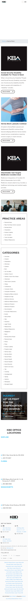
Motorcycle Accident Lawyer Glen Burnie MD (14, 589)
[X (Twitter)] (9, 555)
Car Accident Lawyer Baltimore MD (14, 572)
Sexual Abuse (7, 356)
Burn (5, 269)
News (5, 334)
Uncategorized (8, 374)
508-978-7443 (7, 508)
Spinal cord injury (8, 366)
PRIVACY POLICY (18, 598)
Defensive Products (9, 306)
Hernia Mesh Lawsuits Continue (14, 124)
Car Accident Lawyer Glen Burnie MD (14, 583)
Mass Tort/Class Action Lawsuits (12, 224)
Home (4, 41)
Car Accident (7, 271)
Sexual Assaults (8, 361)
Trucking (6, 371)
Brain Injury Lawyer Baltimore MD (14, 577)
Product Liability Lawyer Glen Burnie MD (14, 585)
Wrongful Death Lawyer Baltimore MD (14, 575)
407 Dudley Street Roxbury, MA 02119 (13, 505)
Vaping (6, 376)
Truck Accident (8, 237)
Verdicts (6, 379)
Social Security (8, 364)
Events (6, 314)
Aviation (6, 266)
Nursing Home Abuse (9, 336)
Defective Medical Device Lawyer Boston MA (14, 562)
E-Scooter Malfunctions (10, 311)
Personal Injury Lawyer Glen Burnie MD (14, 587)
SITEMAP (13, 598)
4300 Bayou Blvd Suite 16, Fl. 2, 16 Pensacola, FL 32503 (12, 480)
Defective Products (9, 304)
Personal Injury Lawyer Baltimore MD (14, 573)
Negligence (7, 331)
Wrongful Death (8, 384)
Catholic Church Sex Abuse (11, 276)
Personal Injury (8, 222)
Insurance (6, 321)
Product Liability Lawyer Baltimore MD (14, 579)
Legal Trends (7, 324)
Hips (5, 319)
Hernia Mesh (7, 316)
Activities (6, 256)
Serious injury (7, 351)
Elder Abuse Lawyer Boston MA (14, 568)
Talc (5, 369)
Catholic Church (8, 274)
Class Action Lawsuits (9, 281)
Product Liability (8, 232)
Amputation (7, 261)
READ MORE (7, 91)
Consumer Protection (9, 291)
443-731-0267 (9, 416)
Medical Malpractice (9, 329)
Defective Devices (9, 299)
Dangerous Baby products (11, 294)
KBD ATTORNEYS (13, 596)
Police (6, 341)
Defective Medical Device (11, 301)
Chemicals (7, 279)
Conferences (7, 286)
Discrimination (8, 309)
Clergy (6, 284)
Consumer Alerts (8, 289)
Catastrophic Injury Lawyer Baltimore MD (14, 590)
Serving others (8, 354)
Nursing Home (8, 227)
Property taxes (8, 349)
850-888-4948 (7, 484)
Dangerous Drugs (8, 296)
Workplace (7, 381)
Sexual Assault (8, 359)
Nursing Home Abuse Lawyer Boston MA (14, 581)
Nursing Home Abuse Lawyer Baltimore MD (14, 570)
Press (5, 344)
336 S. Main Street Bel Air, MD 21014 (14, 413)
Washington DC (10, 548)
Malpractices (7, 326)
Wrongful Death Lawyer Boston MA (14, 564)
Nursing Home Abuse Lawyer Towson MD (14, 592)
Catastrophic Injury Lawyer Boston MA (14, 566)
